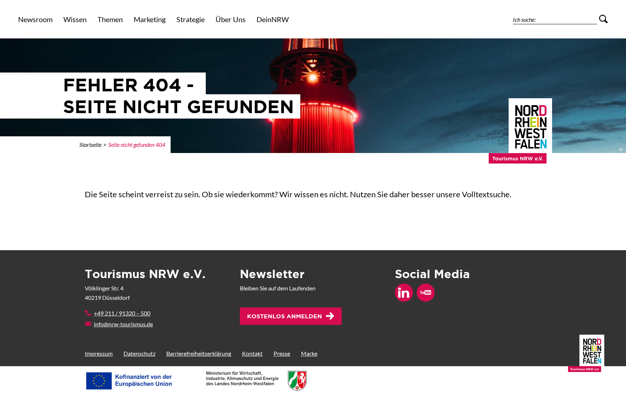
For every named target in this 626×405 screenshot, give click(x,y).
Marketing (150, 19)
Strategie (190, 19)
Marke (309, 353)
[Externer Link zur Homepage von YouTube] (426, 293)
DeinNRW (272, 19)
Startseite (90, 144)
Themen (110, 19)
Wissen (75, 19)
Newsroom (35, 19)
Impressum (99, 353)
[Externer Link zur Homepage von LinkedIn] (404, 293)
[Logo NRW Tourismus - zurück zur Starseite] (520, 125)
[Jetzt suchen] (603, 19)
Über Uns (231, 19)
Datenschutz (139, 353)
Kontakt (252, 353)
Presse (282, 353)
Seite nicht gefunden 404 (136, 144)
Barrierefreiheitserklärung (198, 353)
